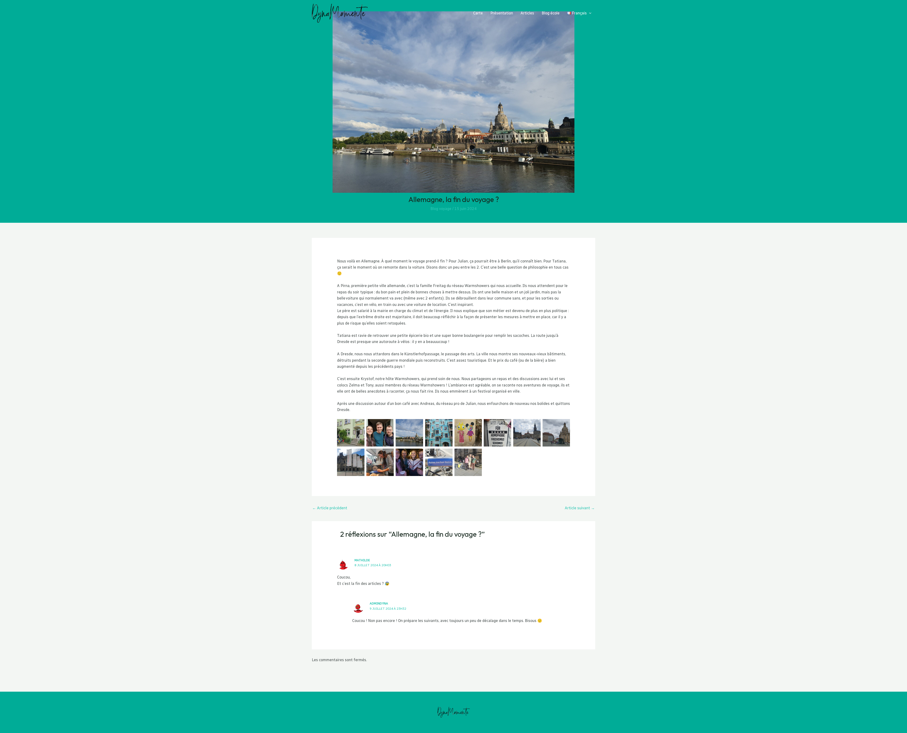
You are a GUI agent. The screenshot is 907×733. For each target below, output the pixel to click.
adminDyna (379, 603)
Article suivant (580, 508)
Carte (478, 13)
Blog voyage (440, 208)
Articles (527, 13)
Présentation (501, 13)
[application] (589, 13)
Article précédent (329, 508)
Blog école (551, 13)
